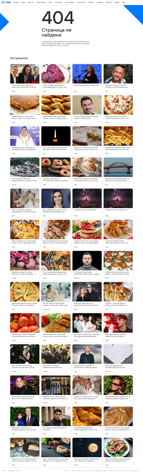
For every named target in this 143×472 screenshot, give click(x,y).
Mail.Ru (4, 470)
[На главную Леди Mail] (7, 2)
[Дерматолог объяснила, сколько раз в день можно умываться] (87, 390)
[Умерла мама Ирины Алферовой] (87, 78)
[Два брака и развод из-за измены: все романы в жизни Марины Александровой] (87, 327)
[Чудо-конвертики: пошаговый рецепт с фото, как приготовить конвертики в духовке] (56, 109)
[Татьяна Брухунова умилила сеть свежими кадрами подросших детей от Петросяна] (118, 390)
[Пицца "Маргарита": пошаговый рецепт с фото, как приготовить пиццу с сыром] (24, 234)
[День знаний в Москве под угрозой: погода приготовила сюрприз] (24, 359)
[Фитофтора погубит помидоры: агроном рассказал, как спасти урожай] (24, 327)
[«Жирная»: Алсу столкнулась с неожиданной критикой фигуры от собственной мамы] (24, 141)
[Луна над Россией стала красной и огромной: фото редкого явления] (87, 452)
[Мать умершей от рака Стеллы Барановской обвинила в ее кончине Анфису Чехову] (56, 203)
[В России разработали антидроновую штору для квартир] (118, 359)
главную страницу (62, 45)
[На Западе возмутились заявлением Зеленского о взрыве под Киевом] (87, 265)
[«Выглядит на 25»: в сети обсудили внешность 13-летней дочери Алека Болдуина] (24, 421)
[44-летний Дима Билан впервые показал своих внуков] (87, 109)
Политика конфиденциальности (98, 470)
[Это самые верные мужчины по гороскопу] (56, 421)
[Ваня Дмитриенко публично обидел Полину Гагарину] (118, 327)
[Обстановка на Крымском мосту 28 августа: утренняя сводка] (118, 172)
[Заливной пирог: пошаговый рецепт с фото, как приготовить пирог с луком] (24, 109)
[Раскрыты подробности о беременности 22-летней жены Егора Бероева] (87, 296)
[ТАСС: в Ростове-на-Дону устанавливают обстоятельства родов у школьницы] (24, 203)
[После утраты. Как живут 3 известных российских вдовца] (87, 359)
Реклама (18, 470)
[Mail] (3, 2)
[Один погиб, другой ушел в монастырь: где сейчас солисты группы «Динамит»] (24, 78)
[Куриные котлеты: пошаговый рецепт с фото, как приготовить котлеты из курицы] (56, 327)
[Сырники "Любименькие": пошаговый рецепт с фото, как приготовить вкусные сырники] (118, 234)
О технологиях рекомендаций (78, 470)
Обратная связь (134, 470)
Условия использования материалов (118, 470)
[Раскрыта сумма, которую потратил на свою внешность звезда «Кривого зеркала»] (118, 78)
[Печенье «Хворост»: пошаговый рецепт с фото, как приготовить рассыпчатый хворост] (118, 421)
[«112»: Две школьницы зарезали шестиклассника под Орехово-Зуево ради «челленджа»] (56, 141)
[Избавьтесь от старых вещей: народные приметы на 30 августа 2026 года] (56, 390)
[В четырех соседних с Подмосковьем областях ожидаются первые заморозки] (56, 359)
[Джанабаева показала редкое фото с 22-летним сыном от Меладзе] (24, 390)
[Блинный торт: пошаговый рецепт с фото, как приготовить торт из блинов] (24, 452)
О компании (11, 470)
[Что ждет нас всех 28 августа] (87, 203)
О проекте (66, 470)
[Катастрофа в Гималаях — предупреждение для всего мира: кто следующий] (24, 172)
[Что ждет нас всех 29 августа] (118, 203)
